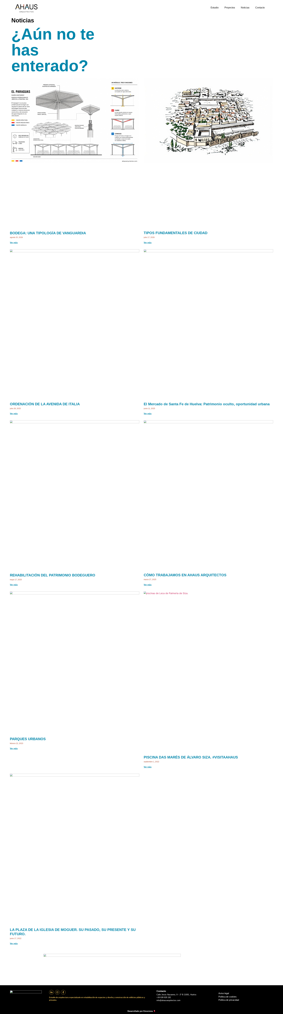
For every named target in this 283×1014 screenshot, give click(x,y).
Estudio (215, 7)
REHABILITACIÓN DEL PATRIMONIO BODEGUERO (52, 575)
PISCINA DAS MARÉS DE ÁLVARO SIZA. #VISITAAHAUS (191, 757)
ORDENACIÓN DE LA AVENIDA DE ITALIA (45, 404)
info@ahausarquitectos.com (168, 1000)
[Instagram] (57, 992)
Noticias (245, 7)
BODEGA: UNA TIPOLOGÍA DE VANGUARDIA (48, 233)
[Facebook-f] (63, 992)
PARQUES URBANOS (28, 739)
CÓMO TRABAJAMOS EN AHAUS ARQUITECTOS (185, 575)
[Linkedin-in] (51, 992)
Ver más (14, 242)
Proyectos (229, 7)
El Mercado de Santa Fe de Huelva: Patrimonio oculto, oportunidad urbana (207, 404)
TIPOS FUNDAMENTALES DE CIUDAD (175, 233)
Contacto (260, 7)
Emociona (148, 1011)
